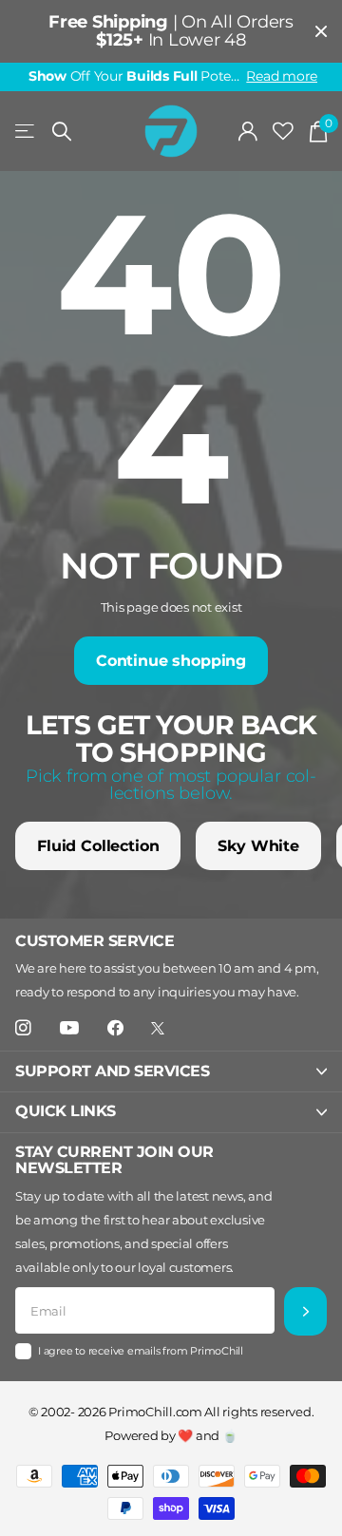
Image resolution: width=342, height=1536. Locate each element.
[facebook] (115, 1028)
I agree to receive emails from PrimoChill (140, 1350)
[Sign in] (248, 131)
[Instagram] (23, 1028)
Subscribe (305, 1311)
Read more (281, 76)
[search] (61, 131)
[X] (157, 1028)
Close (321, 31)
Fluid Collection (98, 846)
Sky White (258, 846)
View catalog (26, 132)
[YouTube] (69, 1028)
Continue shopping (171, 661)
